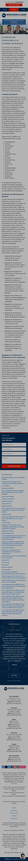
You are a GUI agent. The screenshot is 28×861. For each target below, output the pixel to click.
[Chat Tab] (14, 430)
